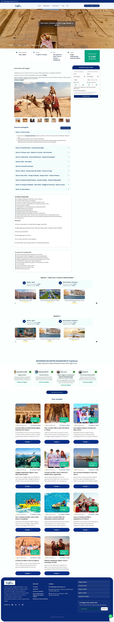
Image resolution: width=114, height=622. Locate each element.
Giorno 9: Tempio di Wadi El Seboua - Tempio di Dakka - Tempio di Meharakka (38, 180)
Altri (67, 6)
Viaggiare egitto (83, 582)
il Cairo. (45, 75)
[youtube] (12, 605)
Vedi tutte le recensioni (57, 392)
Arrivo (75, 74)
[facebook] (22, 605)
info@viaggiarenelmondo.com (10, 1)
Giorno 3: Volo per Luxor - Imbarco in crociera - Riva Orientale (34, 152)
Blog (63, 6)
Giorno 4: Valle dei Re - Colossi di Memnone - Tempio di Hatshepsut (35, 157)
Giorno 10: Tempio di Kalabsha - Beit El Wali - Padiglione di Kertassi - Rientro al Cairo (40, 184)
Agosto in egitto (83, 592)
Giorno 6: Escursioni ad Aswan (24, 166)
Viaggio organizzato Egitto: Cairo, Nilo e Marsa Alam (26, 473)
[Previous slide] (15, 303)
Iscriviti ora (104, 608)
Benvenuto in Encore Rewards (40, 599)
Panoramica (11, 45)
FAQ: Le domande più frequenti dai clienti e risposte (38, 595)
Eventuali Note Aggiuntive (79, 90)
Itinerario (26, 45)
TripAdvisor (73, 361)
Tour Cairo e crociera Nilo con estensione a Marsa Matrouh (54, 518)
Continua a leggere (19, 80)
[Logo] (18, 6)
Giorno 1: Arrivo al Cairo (23, 132)
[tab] (36, 116)
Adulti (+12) (76, 82)
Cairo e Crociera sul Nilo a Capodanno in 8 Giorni (82, 518)
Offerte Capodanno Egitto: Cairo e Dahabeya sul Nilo (55, 561)
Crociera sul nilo (83, 585)
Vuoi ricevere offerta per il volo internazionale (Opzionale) (84, 88)
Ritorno (89, 74)
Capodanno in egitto (84, 596)
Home (39, 6)
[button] (18, 120)
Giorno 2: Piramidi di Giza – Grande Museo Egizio (30, 148)
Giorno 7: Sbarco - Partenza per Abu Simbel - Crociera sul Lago (34, 171)
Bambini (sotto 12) (91, 82)
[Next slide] (69, 100)
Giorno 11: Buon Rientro (23, 189)
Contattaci (35, 589)
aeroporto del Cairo (31, 135)
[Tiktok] (16, 605)
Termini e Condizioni (38, 591)
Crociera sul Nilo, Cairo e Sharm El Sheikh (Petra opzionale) (56, 473)
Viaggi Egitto (46, 6)
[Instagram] (19, 605)
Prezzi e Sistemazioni (36, 45)
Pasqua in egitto (83, 589)
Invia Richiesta (86, 96)
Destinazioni (55, 6)
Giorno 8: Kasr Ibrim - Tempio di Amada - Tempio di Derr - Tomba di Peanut (37, 175)
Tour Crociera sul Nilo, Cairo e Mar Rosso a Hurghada (27, 518)
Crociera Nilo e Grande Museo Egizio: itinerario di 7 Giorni (27, 429)
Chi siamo (35, 586)
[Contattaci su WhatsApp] (110, 616)
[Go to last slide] (16, 100)
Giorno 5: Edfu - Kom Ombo (24, 161)
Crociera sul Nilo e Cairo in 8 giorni (27, 560)
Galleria (19, 45)
